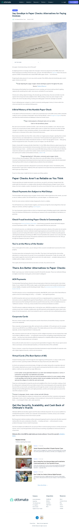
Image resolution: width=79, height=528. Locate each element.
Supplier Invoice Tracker (37, 508)
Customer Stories (63, 501)
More (47, 506)
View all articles (43, 485)
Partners (43, 2)
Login (64, 2)
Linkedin (61, 508)
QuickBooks (48, 499)
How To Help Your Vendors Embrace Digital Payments (47, 474)
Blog (61, 502)
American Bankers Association (29, 223)
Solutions (21, 2)
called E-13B (42, 152)
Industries (28, 2)
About (61, 499)
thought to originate (56, 115)
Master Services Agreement (42, 523)
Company (50, 2)
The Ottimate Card (36, 503)
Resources (36, 2)
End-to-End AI (35, 506)
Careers (61, 506)
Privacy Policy (32, 523)
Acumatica (48, 502)
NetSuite (48, 501)
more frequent (36, 206)
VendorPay (35, 501)
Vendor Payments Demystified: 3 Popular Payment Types (48, 448)
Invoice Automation (36, 499)
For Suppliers (35, 504)
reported (54, 72)
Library (61, 504)
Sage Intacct (48, 504)
